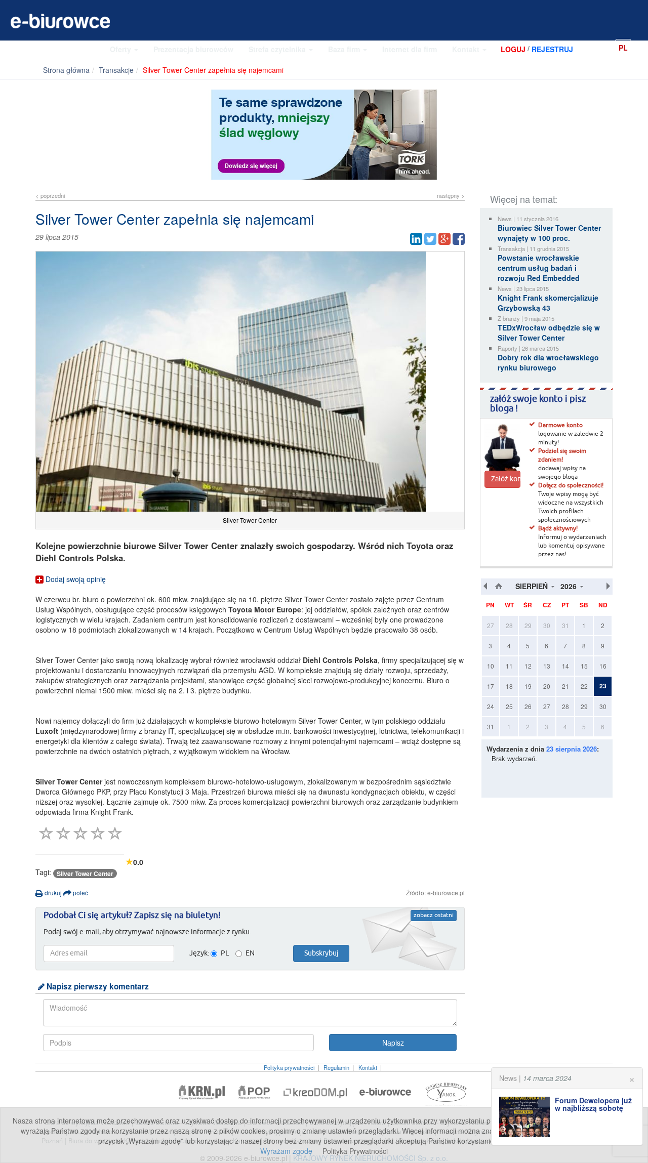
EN (640, 47)
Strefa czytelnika (278, 49)
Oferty (121, 49)
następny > (451, 195)
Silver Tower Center (85, 873)
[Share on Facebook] (459, 239)
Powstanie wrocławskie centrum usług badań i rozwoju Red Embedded (539, 268)
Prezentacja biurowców (193, 49)
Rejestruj (552, 49)
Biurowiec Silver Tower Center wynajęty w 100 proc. (549, 233)
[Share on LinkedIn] (416, 239)
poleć (79, 892)
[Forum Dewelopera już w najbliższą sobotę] (527, 1117)
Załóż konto (505, 479)
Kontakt (466, 49)
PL (623, 48)
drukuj (52, 892)
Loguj (513, 49)
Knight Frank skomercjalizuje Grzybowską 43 (548, 303)
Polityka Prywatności (355, 1151)
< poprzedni (50, 195)
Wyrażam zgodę (286, 1151)
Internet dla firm (409, 49)
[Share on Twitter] (430, 239)
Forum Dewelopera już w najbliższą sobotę (593, 1104)
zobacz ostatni (434, 915)
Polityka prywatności (289, 1067)
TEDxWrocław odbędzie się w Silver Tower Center (549, 332)
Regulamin (336, 1067)
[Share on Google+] (444, 239)
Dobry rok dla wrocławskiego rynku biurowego (548, 362)
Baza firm (345, 49)
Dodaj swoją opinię (75, 579)
